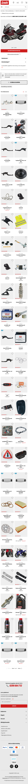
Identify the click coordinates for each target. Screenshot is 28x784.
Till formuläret (7, 77)
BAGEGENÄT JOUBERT (20, 137)
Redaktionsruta (4, 726)
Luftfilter (20, 539)
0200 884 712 (15, 685)
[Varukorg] (26, 3)
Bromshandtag (7, 137)
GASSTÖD (21, 207)
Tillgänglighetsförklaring (6, 735)
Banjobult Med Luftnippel (21, 302)
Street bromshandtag (7, 348)
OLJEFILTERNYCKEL (21, 184)
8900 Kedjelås (21, 441)
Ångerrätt (3, 733)
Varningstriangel (7, 465)
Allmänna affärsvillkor (5, 728)
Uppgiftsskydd (4, 730)
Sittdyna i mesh (7, 231)
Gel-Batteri (21, 348)
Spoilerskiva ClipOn (21, 113)
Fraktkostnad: (5, 778)
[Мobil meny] (2, 7)
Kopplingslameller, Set (7, 207)
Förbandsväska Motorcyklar (20, 395)
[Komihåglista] (22, 3)
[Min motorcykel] (18, 3)
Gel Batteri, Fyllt (7, 325)
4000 (7, 395)
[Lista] (26, 92)
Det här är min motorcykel (14, 50)
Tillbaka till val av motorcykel (8, 13)
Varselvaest (21, 231)
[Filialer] (14, 3)
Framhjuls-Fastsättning (20, 255)
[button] (26, 7)
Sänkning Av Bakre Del (7, 302)
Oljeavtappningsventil (21, 325)
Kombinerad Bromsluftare (7, 612)
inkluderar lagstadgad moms (14, 776)
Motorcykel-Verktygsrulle (7, 418)
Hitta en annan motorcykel (13, 54)
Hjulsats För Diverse (7, 255)
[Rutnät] (23, 91)
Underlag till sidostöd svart (21, 418)
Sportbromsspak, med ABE (7, 184)
